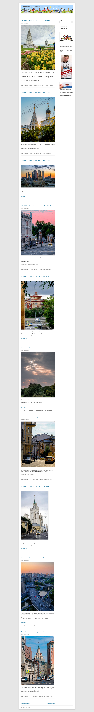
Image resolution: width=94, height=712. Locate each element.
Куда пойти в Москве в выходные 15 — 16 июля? (35, 486)
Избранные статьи (58, 15)
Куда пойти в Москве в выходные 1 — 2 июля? (34, 632)
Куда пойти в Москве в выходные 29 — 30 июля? (35, 348)
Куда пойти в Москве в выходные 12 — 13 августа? (36, 205)
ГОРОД (22, 15)
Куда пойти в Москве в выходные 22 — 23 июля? (35, 417)
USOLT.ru (64, 15)
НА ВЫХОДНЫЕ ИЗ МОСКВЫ (40, 15)
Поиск (61, 20)
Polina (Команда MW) (40, 85)
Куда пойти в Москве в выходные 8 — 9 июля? (34, 558)
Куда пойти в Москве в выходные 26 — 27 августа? (36, 92)
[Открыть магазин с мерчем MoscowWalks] (66, 67)
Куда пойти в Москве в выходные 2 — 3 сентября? (35, 20)
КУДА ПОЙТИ (32, 15)
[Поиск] (72, 22)
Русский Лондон (50, 15)
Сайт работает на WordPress (25, 707)
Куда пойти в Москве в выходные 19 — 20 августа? (36, 160)
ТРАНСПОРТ (27, 15)
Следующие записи (51, 703)
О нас (69, 15)
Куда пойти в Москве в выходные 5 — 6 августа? (35, 276)
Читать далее (24, 82)
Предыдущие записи (25, 703)
